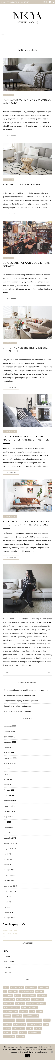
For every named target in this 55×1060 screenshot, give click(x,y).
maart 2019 (8, 865)
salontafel (19, 1024)
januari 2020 (9, 833)
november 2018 (10, 875)
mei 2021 (7, 774)
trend (29, 1028)
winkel (7, 1032)
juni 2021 (7, 769)
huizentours (23, 999)
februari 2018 (9, 918)
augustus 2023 (10, 726)
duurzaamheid (26, 991)
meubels (17, 1016)
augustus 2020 (10, 817)
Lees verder (11, 136)
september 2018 (10, 886)
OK (28, 1056)
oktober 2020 (9, 811)
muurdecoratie (31, 1016)
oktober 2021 (9, 753)
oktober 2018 (9, 880)
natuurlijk (9, 1020)
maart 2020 (8, 827)
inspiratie (8, 1003)
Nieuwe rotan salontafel (22, 184)
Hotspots (8, 258)
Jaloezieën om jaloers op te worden (18, 706)
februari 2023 (9, 731)
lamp (32, 1012)
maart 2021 (8, 785)
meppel (7, 1016)
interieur (20, 1003)
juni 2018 (7, 902)
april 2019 (8, 859)
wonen (22, 1032)
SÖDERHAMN (18, 1028)
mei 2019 (7, 854)
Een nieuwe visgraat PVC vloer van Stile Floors (22, 695)
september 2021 (10, 758)
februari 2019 (9, 870)
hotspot (42, 995)
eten (17, 995)
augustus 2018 (10, 891)
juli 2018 (7, 896)
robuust (8, 1024)
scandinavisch (34, 1024)
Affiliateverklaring (10, 933)
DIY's (6, 951)
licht (39, 1012)
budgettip (31, 987)
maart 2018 (8, 912)
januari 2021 (9, 795)
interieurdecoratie (36, 1003)
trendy (38, 1028)
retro (47, 1020)
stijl (46, 1024)
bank (6, 987)
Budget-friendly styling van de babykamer (21, 701)
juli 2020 (7, 822)
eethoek (40, 991)
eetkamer (8, 995)
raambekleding (34, 1020)
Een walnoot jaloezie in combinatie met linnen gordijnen (26, 690)
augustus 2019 (10, 848)
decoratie (43, 987)
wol (15, 1032)
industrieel (37, 999)
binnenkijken (17, 987)
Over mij (7, 972)
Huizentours (10, 343)
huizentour (9, 999)
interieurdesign (11, 1007)
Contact (6, 936)
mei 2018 (7, 907)
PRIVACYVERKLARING (10, 2)
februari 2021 (9, 790)
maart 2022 (8, 747)
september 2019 (10, 843)
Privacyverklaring (10, 930)
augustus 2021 (10, 763)
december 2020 (10, 801)
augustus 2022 (10, 742)
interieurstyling (29, 1007)
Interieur (8, 95)
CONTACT (25, 2)
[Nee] (52, 1052)
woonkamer (34, 1032)
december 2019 (10, 838)
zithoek (20, 1036)
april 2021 (8, 779)
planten (20, 1020)
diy (5, 991)
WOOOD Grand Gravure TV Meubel (17, 711)
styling (7, 1028)
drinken (13, 991)
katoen (23, 1012)
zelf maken (9, 1036)
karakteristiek (10, 1012)
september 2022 (10, 737)
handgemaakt (29, 995)
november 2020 (10, 806)
